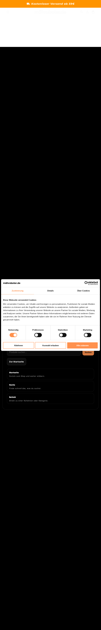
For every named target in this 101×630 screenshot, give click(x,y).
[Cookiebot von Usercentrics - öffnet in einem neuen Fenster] (86, 283)
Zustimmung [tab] (17, 290)
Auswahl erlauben (50, 345)
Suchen (88, 352)
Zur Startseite (16, 362)
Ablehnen (18, 345)
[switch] (38, 335)
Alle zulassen (82, 345)
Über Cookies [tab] (83, 290)
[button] (8, 12)
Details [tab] (50, 290)
